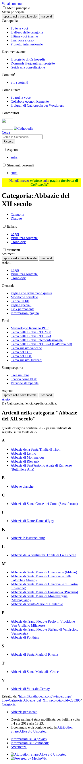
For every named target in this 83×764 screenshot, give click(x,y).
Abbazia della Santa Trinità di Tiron (35, 449)
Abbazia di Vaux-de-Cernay (30, 689)
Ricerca (8, 141)
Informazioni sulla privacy (29, 739)
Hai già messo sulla (43, 182)
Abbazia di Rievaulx (25, 461)
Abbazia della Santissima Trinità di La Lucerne (43, 555)
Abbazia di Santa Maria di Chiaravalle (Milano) (44, 572)
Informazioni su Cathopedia (30, 743)
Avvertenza (19, 747)
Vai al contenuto (13, 4)
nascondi (46, 16)
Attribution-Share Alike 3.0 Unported (42, 729)
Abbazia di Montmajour (27, 457)
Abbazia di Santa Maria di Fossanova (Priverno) (44, 592)
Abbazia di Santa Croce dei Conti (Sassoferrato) (44, 504)
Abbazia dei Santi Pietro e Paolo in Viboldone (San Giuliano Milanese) (43, 623)
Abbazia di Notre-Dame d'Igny (32, 521)
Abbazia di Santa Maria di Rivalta (34, 654)
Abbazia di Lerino (23, 453)
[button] (4, 7)
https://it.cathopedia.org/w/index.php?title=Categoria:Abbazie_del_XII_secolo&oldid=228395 (41, 698)
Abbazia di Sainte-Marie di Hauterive (37, 604)
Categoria (8, 704)
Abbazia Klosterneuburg (28, 538)
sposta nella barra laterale (20, 16)
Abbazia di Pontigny (25, 637)
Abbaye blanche (22, 486)
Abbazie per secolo (24, 712)
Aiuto (6, 399)
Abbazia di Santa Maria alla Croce (35, 672)
